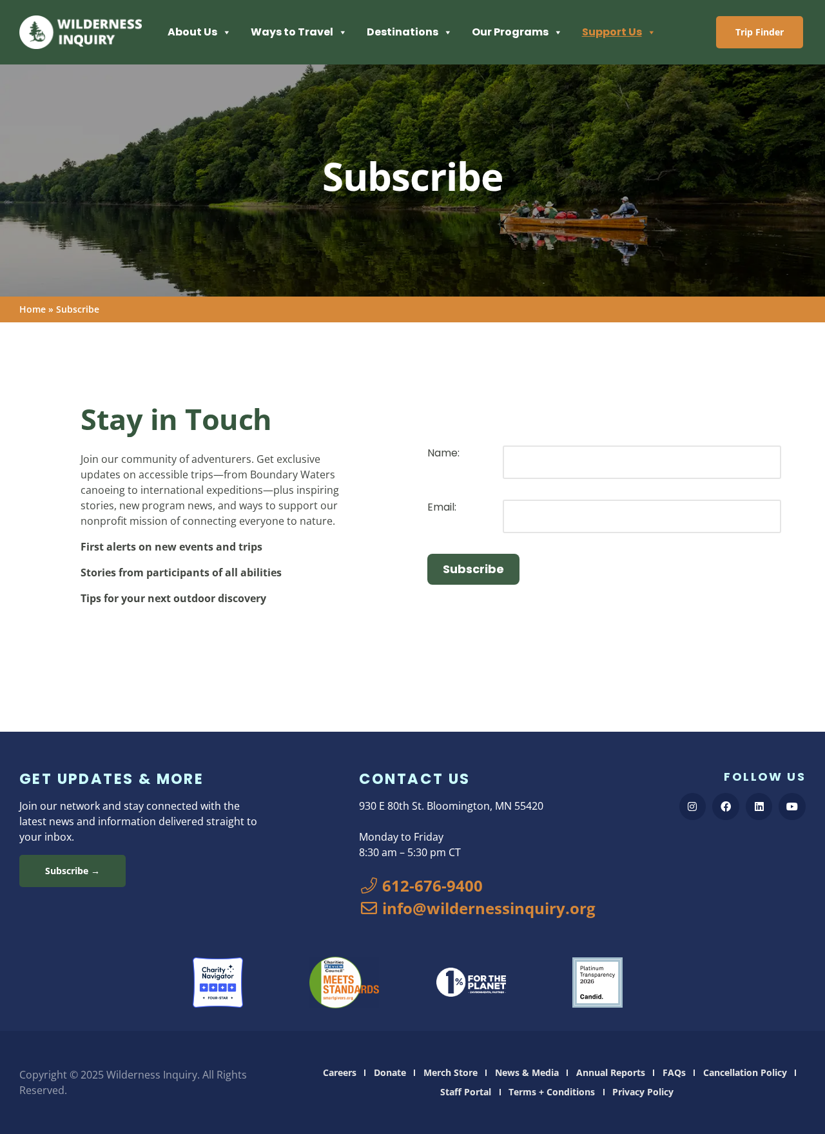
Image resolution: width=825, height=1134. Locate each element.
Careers (339, 1072)
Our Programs (510, 31)
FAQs (674, 1072)
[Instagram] (692, 806)
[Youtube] (792, 806)
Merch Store (450, 1072)
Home (32, 309)
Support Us (612, 31)
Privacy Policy (643, 1092)
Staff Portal (465, 1092)
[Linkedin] (759, 806)
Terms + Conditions (552, 1092)
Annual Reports (610, 1072)
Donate (390, 1072)
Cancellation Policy (745, 1072)
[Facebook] (725, 806)
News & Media (527, 1072)
